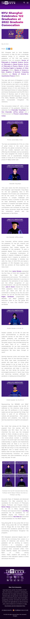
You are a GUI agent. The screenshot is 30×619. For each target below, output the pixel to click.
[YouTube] (15, 577)
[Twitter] (7, 49)
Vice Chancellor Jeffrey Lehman (13, 112)
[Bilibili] (11, 580)
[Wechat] (8, 580)
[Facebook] (9, 49)
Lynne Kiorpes (16, 271)
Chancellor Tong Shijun (18, 110)
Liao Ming (25, 511)
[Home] (8, 2)
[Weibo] (11, 49)
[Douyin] (15, 580)
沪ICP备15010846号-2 (7, 610)
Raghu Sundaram (8, 296)
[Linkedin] (18, 580)
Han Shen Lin (17, 516)
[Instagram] (18, 577)
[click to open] (27, 2)
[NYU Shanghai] (15, 571)
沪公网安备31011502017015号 (21, 610)
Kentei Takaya (6, 507)
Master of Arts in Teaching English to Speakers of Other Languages (15, 68)
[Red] (22, 580)
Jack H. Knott (10, 287)
